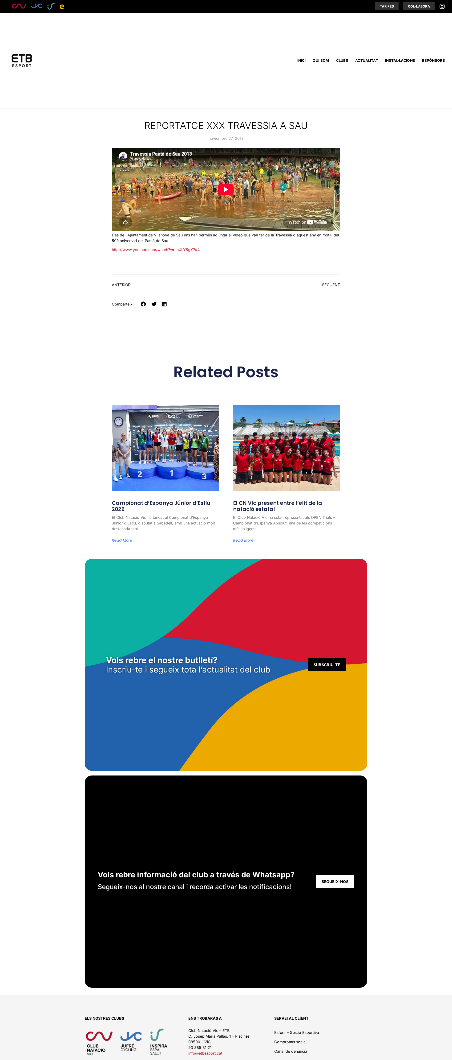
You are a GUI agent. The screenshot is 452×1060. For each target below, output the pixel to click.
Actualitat (366, 60)
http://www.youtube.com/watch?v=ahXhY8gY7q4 (156, 249)
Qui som (321, 60)
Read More (122, 540)
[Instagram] (442, 6)
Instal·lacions (400, 60)
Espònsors (433, 60)
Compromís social (290, 1041)
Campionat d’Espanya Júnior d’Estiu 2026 (161, 506)
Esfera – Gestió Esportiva (296, 1032)
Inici (301, 60)
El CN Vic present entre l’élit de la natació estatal (277, 506)
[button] (143, 304)
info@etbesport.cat (205, 1053)
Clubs (342, 60)
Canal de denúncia (290, 1051)
